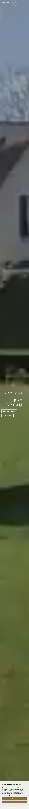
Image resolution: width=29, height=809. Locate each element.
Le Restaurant (7, 416)
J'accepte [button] (14, 798)
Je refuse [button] (14, 802)
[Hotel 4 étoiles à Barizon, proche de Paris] (14, 3)
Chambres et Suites (9, 411)
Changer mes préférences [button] (14, 805)
